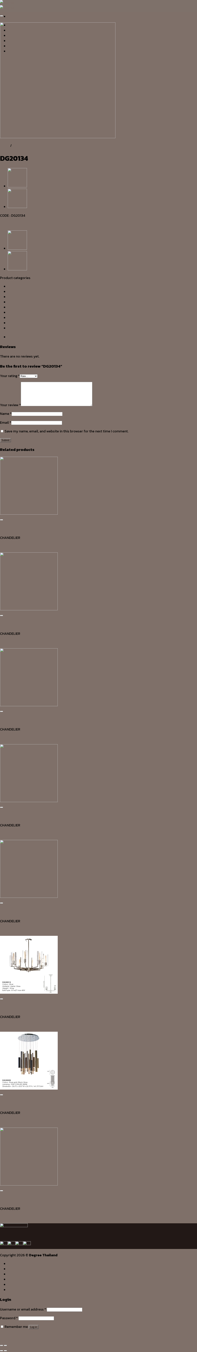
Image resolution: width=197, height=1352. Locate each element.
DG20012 (7, 1025)
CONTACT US (19, 1290)
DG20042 (7, 1217)
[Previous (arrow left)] (1, 1350)
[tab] (102, 337)
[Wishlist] (1, 15)
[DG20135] (17, 186)
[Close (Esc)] (1, 1345)
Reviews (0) (17, 337)
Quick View (9, 529)
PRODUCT (16, 1279)
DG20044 (7, 642)
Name (6, 413)
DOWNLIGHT (17, 296)
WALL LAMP (17, 328)
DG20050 (7, 1121)
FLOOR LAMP (18, 302)
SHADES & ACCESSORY (26, 317)
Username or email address (23, 1309)
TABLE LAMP (18, 323)
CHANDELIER (23, 145)
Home (4, 145)
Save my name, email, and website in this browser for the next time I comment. (67, 431)
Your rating (10, 375)
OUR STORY (18, 1269)
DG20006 (8, 738)
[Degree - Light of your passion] (7, 5)
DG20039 (7, 546)
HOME (13, 1264)
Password (9, 1318)
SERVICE (15, 1274)
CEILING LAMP (19, 286)
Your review (10, 405)
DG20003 (7, 833)
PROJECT (15, 1284)
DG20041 (7, 929)
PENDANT (15, 312)
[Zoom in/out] (5, 1345)
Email (5, 422)
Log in (33, 1327)
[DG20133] (17, 206)
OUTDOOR (16, 307)
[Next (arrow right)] (5, 1350)
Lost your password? (16, 1335)
